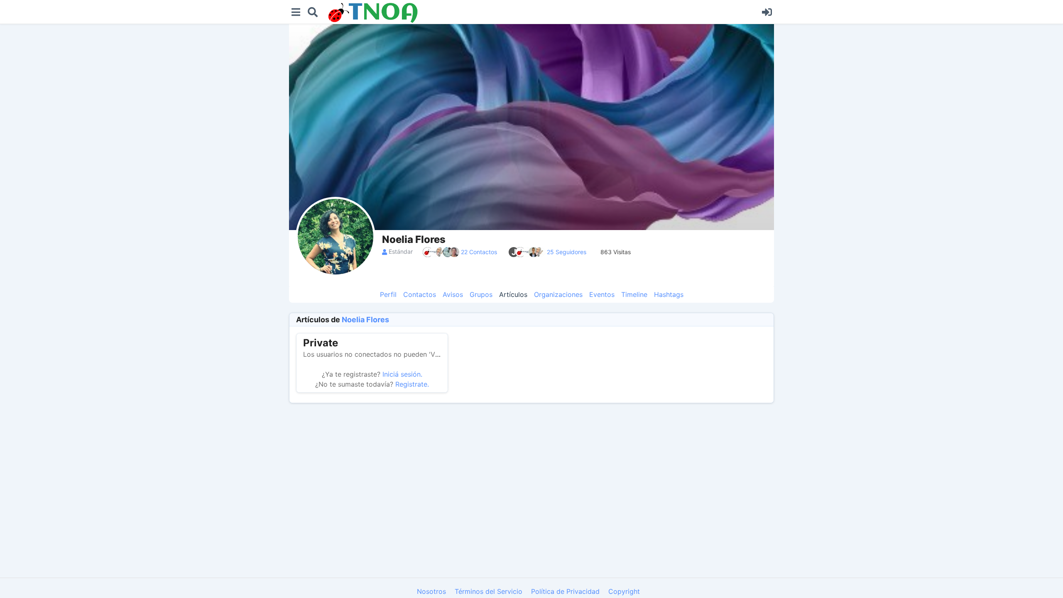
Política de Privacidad (565, 591)
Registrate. (412, 384)
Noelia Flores (365, 319)
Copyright (624, 591)
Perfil (388, 294)
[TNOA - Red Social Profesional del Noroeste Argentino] (540, 13)
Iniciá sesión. (402, 374)
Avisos (453, 294)
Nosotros (431, 591)
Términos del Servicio (488, 591)
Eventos (602, 294)
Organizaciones (558, 294)
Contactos (419, 294)
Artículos (513, 294)
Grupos (481, 294)
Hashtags (668, 294)
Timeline (634, 294)
